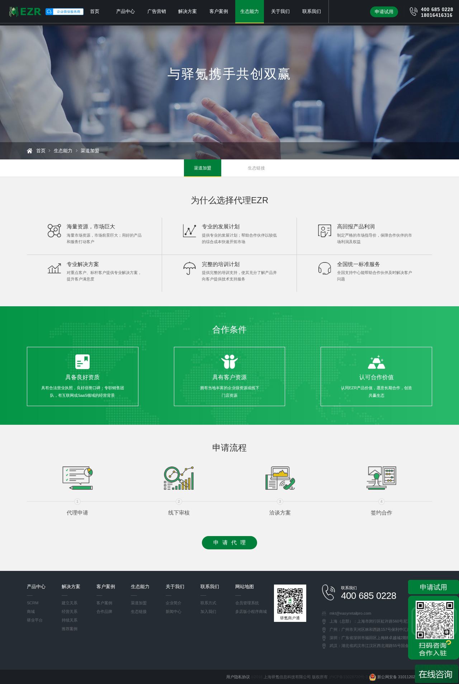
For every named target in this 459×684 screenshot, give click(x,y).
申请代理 (231, 542)
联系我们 (311, 11)
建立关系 (69, 603)
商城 (31, 611)
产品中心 (125, 11)
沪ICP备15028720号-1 (348, 677)
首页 (94, 11)
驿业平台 (35, 620)
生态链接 (256, 168)
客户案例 (218, 11)
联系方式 (208, 603)
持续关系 (69, 620)
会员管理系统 (247, 603)
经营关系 (69, 611)
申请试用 (384, 11)
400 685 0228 (437, 9)
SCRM (32, 603)
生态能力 (249, 11)
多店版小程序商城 (251, 611)
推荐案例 (69, 629)
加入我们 (208, 611)
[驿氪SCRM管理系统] (25, 12)
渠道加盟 (202, 168)
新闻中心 (173, 611)
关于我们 (280, 11)
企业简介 (173, 603)
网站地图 (244, 586)
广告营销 (156, 11)
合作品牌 (104, 611)
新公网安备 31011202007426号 (404, 677)
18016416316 (437, 15)
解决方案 (187, 11)
